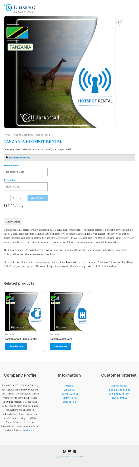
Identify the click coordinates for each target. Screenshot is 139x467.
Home (7, 134)
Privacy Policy (119, 397)
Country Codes (119, 385)
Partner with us (69, 393)
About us (69, 389)
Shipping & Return (118, 393)
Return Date (10, 180)
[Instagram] (75, 451)
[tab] (13, 222)
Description (13, 221)
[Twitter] (69, 451)
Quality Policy (69, 397)
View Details (16, 346)
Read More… (29, 430)
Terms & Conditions (119, 389)
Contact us (69, 401)
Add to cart (38, 198)
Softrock (81, 456)
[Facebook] (64, 451)
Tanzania (17, 134)
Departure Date (11, 165)
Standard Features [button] (19, 157)
